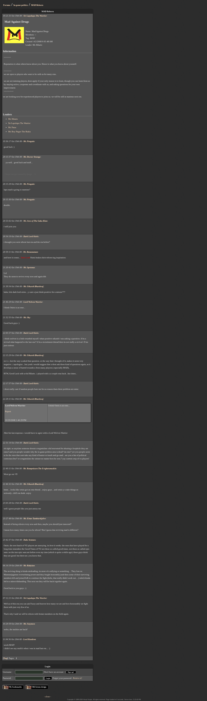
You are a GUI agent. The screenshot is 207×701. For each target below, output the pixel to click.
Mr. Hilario (13, 119)
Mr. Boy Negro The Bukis (19, 131)
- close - (47, 696)
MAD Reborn (37, 5)
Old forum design (39, 687)
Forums (6, 5)
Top (5, 658)
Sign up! (71, 672)
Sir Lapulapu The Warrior (19, 123)
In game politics (20, 5)
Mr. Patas (12, 127)
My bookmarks (15, 687)
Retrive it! (77, 678)
